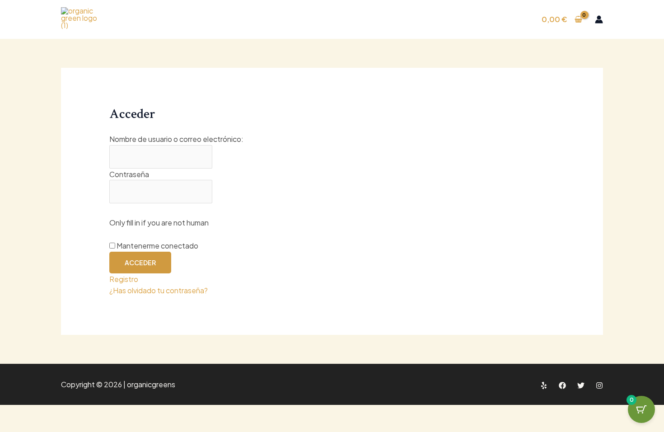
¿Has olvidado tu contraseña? (158, 290)
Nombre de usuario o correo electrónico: (176, 139)
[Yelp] (543, 385)
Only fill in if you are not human (159, 222)
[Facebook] (562, 385)
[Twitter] (581, 385)
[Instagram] (599, 385)
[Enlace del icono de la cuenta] (599, 19)
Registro (123, 279)
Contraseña (129, 174)
